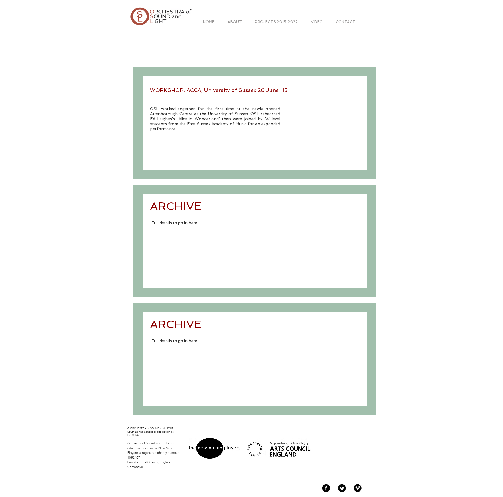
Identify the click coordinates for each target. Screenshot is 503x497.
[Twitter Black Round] (342, 488)
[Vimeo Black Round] (358, 488)
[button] (276, 21)
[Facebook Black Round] (326, 488)
